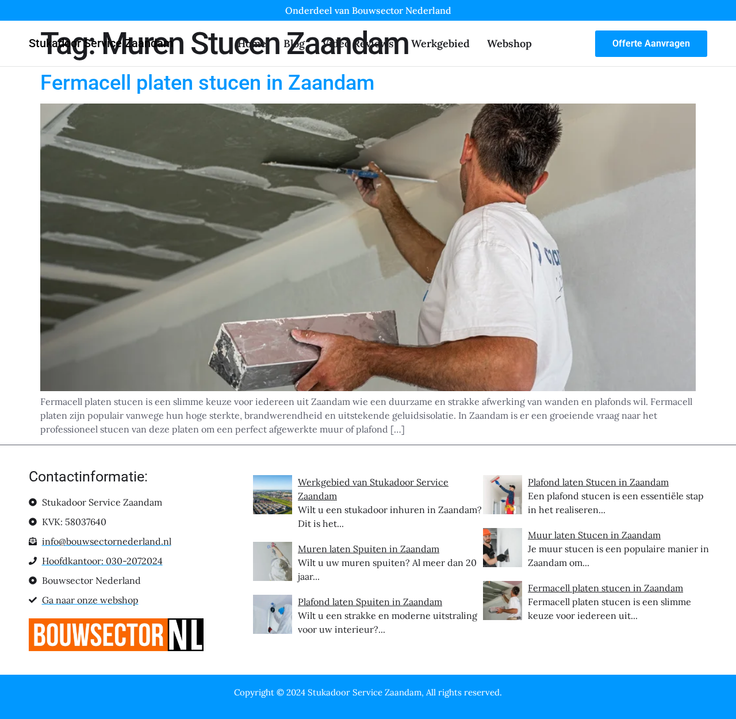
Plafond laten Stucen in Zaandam (598, 482)
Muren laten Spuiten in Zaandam (368, 548)
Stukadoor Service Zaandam (101, 43)
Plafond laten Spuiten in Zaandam (370, 601)
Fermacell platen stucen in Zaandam (207, 83)
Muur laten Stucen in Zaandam (594, 535)
